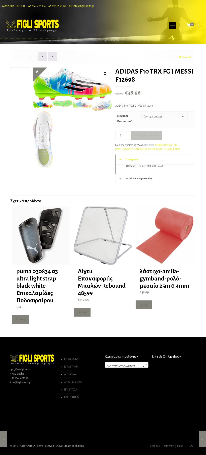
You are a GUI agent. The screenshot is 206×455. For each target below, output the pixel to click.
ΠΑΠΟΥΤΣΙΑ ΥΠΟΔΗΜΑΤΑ (148, 149)
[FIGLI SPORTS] (32, 25)
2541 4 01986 (39, 6)
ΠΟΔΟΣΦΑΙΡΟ (172, 149)
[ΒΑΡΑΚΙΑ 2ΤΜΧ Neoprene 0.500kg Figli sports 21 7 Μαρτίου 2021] (3, 439)
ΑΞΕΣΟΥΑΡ (70, 374)
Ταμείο (192, 6)
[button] (105, 74)
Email (180, 446)
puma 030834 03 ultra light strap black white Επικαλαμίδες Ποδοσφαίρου (37, 285)
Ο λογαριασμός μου (176, 6)
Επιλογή (20, 319)
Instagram (168, 446)
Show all (186, 57)
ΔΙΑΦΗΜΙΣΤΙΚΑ (73, 382)
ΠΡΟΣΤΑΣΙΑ (70, 389)
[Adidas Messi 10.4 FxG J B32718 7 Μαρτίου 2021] (202, 439)
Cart (201, 6)
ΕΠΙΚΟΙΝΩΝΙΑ (71, 359)
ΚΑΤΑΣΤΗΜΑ (71, 366)
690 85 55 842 (59, 6)
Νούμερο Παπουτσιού (124, 118)
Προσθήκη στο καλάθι (146, 135)
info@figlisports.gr (83, 6)
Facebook (154, 446)
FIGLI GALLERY (71, 397)
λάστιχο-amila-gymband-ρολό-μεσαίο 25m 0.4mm (164, 278)
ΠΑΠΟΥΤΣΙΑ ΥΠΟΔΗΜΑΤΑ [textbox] (125, 366)
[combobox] (126, 365)
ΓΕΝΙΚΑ (159, 145)
